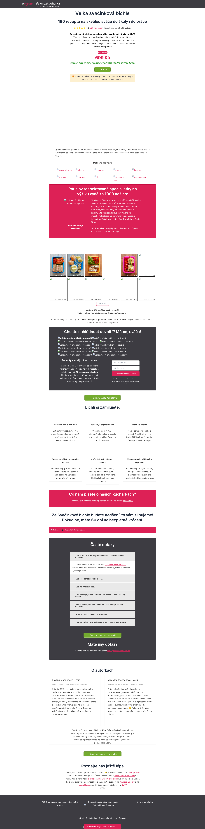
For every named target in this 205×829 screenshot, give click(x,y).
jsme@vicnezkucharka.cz (118, 650)
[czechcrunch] (140, 178)
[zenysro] (83, 178)
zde (125, 383)
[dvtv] (102, 178)
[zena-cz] (102, 171)
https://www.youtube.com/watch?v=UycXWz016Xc (67, 88)
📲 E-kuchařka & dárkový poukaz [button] (73, 530)
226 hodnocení (96, 28)
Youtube (123, 782)
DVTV (124, 785)
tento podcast (134, 772)
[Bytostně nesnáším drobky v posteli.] (114, 722)
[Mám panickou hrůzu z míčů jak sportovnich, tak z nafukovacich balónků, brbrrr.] (58, 722)
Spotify (131, 782)
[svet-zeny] (65, 178)
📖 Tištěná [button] (54, 530)
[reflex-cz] (83, 171)
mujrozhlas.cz (84, 785)
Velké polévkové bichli (124, 775)
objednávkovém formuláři (115, 565)
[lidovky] (140, 171)
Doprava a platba (145, 802)
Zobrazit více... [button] (102, 304)
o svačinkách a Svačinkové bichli (103, 779)
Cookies (122, 818)
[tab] (102, 556)
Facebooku (128, 500)
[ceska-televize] (65, 171)
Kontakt (80, 818)
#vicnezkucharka (48, 3)
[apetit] (121, 171)
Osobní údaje (91, 818)
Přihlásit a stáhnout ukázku (126, 374)
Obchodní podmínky (108, 818)
